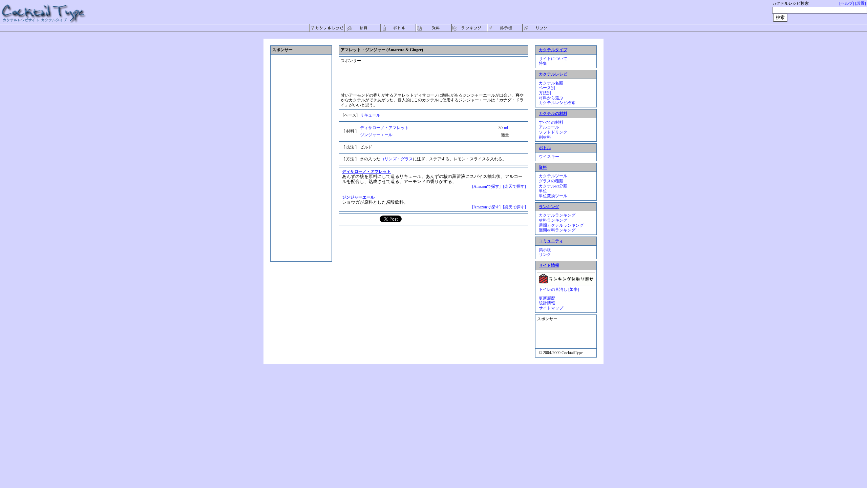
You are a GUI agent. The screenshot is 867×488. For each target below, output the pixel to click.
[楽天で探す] (514, 186)
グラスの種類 (551, 181)
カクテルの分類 (553, 186)
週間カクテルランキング (561, 225)
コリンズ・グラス (396, 159)
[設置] (860, 3)
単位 (543, 190)
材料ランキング (553, 220)
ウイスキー (549, 156)
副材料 (545, 137)
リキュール (370, 115)
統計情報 (547, 303)
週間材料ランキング (557, 230)
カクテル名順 (551, 83)
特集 (543, 63)
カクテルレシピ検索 (557, 102)
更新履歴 (547, 298)
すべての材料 (551, 122)
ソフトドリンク (553, 132)
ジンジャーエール (376, 135)
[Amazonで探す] (486, 186)
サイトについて (553, 58)
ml (506, 127)
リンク (545, 254)
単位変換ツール (553, 196)
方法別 (545, 92)
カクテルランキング (557, 215)
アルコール (549, 127)
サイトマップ (551, 308)
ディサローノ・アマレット (384, 127)
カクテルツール (553, 176)
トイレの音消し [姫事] (559, 289)
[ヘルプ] (846, 3)
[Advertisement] (428, 70)
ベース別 (547, 87)
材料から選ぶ (551, 98)
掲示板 (545, 249)
